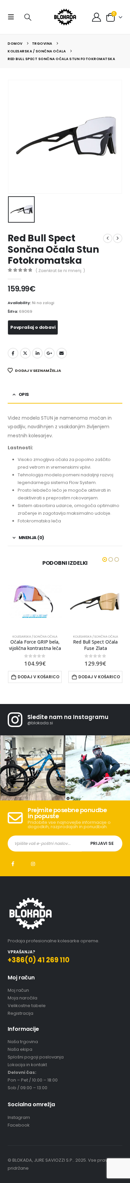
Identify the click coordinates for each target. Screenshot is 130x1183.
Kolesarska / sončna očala (35, 636)
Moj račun (18, 996)
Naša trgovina (23, 1048)
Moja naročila (22, 1004)
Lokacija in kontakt (27, 1071)
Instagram (33, 870)
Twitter (25, 353)
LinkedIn (37, 353)
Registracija (20, 1019)
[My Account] (96, 17)
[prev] (107, 238)
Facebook (13, 353)
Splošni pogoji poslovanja (36, 1063)
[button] (13, 17)
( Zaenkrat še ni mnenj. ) (60, 270)
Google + (49, 353)
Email (61, 353)
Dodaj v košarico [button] (39, 677)
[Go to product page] (35, 602)
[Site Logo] (65, 17)
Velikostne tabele (27, 1012)
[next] (117, 238)
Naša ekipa (20, 1055)
